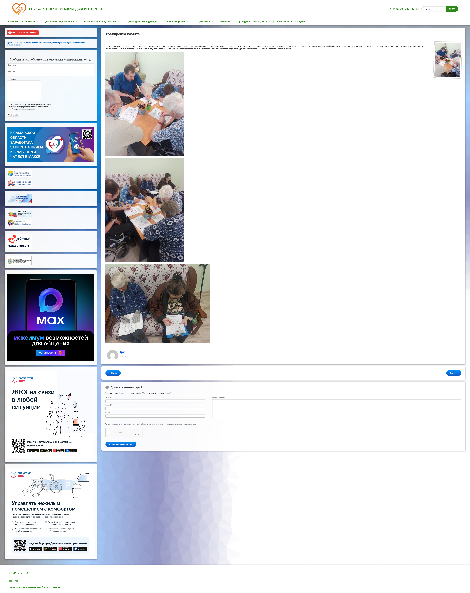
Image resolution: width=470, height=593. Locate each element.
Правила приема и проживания (100, 21)
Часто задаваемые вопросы (291, 21)
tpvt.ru (123, 356)
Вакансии (225, 21)
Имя (108, 398)
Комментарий (219, 398)
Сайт (107, 412)
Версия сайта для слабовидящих (24, 32)
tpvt (122, 352)
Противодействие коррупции (142, 21)
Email (108, 405)
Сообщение (11, 79)
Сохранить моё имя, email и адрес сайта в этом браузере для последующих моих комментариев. (152, 424)
